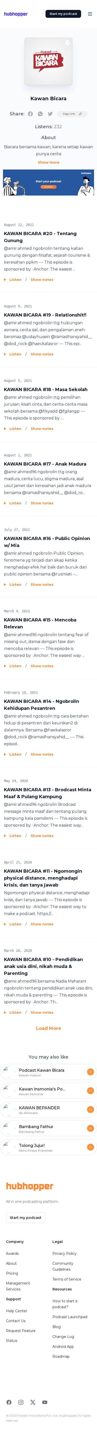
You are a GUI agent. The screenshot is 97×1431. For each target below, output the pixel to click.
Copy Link (69, 113)
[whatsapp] (40, 114)
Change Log (63, 1336)
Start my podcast (63, 14)
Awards (12, 1253)
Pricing (12, 1273)
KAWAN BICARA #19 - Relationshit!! (45, 315)
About (11, 1263)
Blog (56, 1327)
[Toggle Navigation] (90, 14)
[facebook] (30, 114)
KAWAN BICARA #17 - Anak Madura (45, 464)
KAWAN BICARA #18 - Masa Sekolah (46, 389)
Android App (63, 1346)
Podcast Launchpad (69, 1317)
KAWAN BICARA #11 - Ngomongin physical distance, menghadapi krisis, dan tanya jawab (43, 878)
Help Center (16, 1311)
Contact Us (15, 1321)
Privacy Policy (64, 1253)
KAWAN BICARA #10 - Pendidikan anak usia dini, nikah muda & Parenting (43, 966)
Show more (48, 162)
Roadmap (61, 1356)
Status (11, 1340)
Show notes (42, 279)
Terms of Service (66, 1279)
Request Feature (21, 1331)
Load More (48, 1028)
